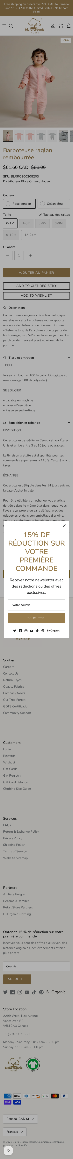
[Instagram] (26, 630)
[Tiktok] (37, 630)
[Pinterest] (42, 630)
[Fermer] (64, 526)
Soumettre (36, 618)
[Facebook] (20, 630)
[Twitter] (14, 630)
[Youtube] (31, 630)
